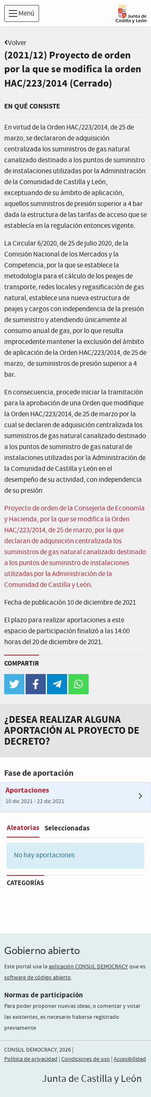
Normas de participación (43, 995)
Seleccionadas (67, 828)
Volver (17, 43)
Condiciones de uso (85, 1059)
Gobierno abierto (42, 950)
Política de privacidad (30, 1059)
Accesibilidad (130, 1059)
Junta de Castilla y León (92, 1079)
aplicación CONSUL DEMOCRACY (88, 966)
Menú (25, 14)
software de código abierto (37, 977)
